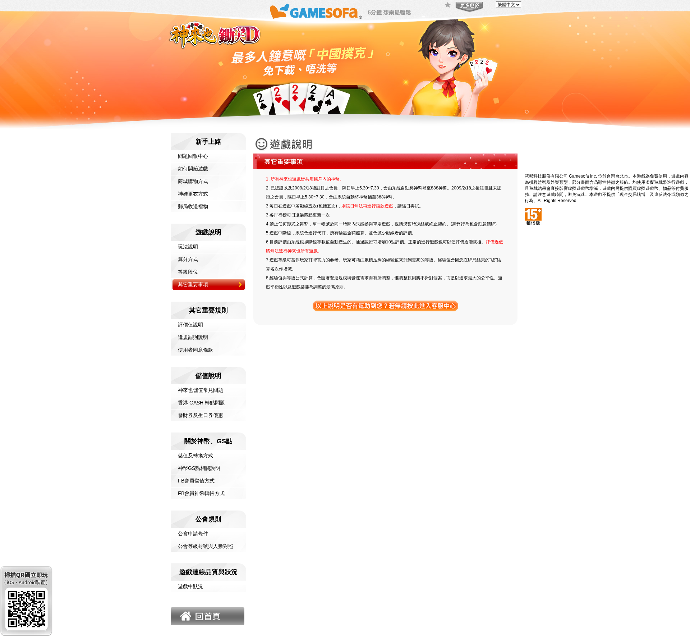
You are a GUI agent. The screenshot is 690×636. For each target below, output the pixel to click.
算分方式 (188, 259)
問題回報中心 (193, 156)
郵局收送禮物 (193, 206)
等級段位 (188, 272)
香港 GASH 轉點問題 (201, 403)
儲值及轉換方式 (195, 455)
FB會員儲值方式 (196, 481)
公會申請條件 (193, 533)
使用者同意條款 (195, 350)
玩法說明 (188, 247)
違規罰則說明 (193, 337)
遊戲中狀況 (190, 586)
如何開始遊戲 (193, 168)
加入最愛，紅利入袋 (448, 5)
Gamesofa (316, 11)
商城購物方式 (193, 181)
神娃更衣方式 (193, 194)
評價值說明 (190, 325)
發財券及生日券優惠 (200, 415)
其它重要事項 (193, 284)
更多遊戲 (468, 7)
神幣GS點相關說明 (199, 468)
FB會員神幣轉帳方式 (201, 493)
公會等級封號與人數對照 (205, 546)
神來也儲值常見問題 (200, 390)
